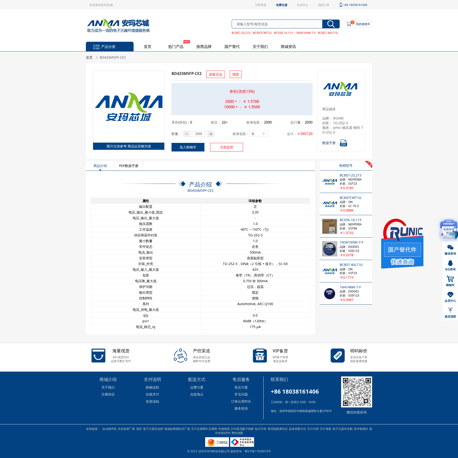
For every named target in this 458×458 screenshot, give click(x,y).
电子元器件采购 (343, 429)
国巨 (139, 429)
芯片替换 (325, 429)
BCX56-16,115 (283, 33)
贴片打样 (260, 429)
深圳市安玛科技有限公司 (214, 451)
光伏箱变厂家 (126, 429)
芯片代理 (313, 429)
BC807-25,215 (241, 33)
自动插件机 (109, 429)
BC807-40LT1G (328, 33)
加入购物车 (188, 147)
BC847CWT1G (262, 33)
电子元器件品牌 (153, 429)
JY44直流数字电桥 (242, 429)
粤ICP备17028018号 (258, 451)
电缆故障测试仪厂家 (177, 429)
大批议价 (226, 147)
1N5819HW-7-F (305, 33)
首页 (147, 46)
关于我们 (260, 46)
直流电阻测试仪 (278, 429)
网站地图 (237, 433)
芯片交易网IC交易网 (204, 429)
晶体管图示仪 (297, 429)
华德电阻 (224, 429)
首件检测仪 (361, 429)
